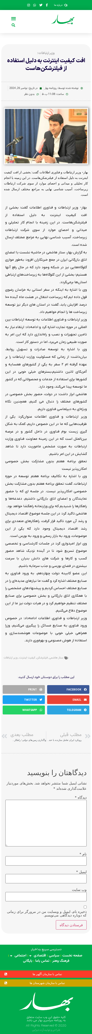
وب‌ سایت (79, 889)
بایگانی (27, 961)
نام (83, 854)
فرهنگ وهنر (60, 961)
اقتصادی (40, 955)
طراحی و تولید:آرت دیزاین (46, 1030)
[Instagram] (28, 5)
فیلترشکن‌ (42, 658)
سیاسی (54, 955)
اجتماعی (20, 955)
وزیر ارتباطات (11, 658)
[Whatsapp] (34, 5)
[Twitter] (40, 5)
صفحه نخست (72, 955)
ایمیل (81, 872)
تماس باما (42, 961)
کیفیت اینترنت (27, 658)
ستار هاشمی (56, 658)
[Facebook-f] (46, 5)
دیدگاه (81, 797)
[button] (13, 18)
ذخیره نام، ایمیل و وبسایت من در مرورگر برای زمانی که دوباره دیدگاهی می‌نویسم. (47, 913)
